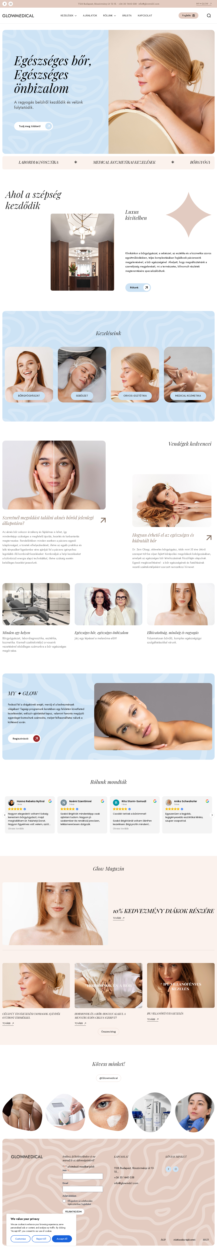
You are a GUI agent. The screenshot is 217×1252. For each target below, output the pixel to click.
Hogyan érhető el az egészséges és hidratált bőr (163, 538)
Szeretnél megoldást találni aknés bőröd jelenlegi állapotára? (48, 520)
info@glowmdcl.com (149, 3)
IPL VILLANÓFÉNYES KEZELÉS (165, 1013)
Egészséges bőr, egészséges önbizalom (101, 632)
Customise (20, 1238)
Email (65, 1183)
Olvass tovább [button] (71, 828)
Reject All (41, 1238)
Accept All (62, 1238)
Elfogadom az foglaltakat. (80, 1202)
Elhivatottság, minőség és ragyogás (173, 632)
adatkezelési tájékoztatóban (80, 1202)
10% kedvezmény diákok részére (163, 910)
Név (66, 1170)
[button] (5, 815)
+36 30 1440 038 (128, 3)
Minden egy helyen (16, 632)
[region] (41, 1230)
